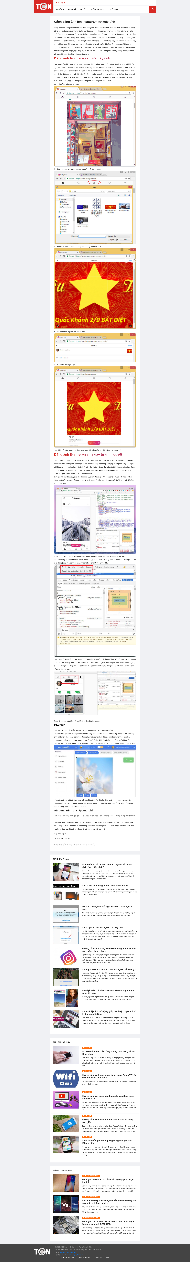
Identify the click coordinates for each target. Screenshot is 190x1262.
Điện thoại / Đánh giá (91, 1175)
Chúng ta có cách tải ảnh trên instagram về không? (109, 969)
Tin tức (59, 9)
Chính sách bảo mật (67, 1257)
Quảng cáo (98, 1257)
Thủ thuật (114, 9)
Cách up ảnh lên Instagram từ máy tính (102, 927)
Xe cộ (82, 9)
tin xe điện (80, 1255)
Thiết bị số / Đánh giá (91, 1217)
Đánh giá (72, 9)
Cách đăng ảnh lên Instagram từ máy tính (79, 845)
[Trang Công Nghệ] (42, 1251)
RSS (107, 1257)
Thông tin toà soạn (84, 1257)
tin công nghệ (71, 1255)
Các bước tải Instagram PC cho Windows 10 (105, 885)
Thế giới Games (97, 9)
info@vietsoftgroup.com (68, 1252)
